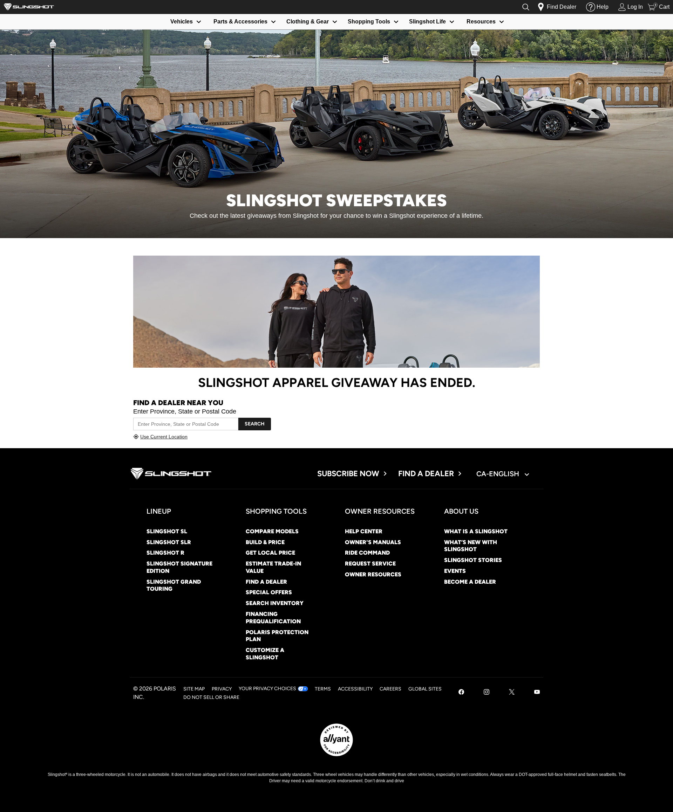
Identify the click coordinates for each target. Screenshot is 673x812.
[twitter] (512, 693)
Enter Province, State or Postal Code (184, 411)
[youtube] (537, 693)
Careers (390, 689)
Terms (323, 689)
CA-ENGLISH (498, 474)
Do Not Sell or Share (211, 697)
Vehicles (181, 22)
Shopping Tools (369, 22)
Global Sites (425, 689)
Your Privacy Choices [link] (267, 689)
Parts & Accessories (240, 22)
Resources (481, 22)
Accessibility (355, 689)
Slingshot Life (427, 22)
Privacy (222, 689)
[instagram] (486, 693)
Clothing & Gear (307, 22)
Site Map (194, 689)
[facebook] (461, 693)
